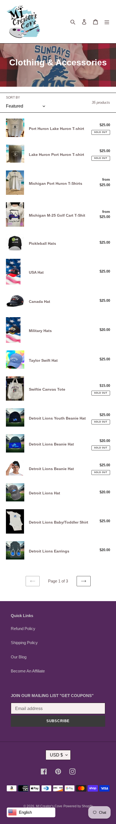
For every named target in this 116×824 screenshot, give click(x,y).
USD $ (56, 755)
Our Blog (18, 657)
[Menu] (106, 22)
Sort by (13, 97)
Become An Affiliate (28, 671)
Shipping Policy (24, 642)
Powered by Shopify (78, 806)
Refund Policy (23, 628)
